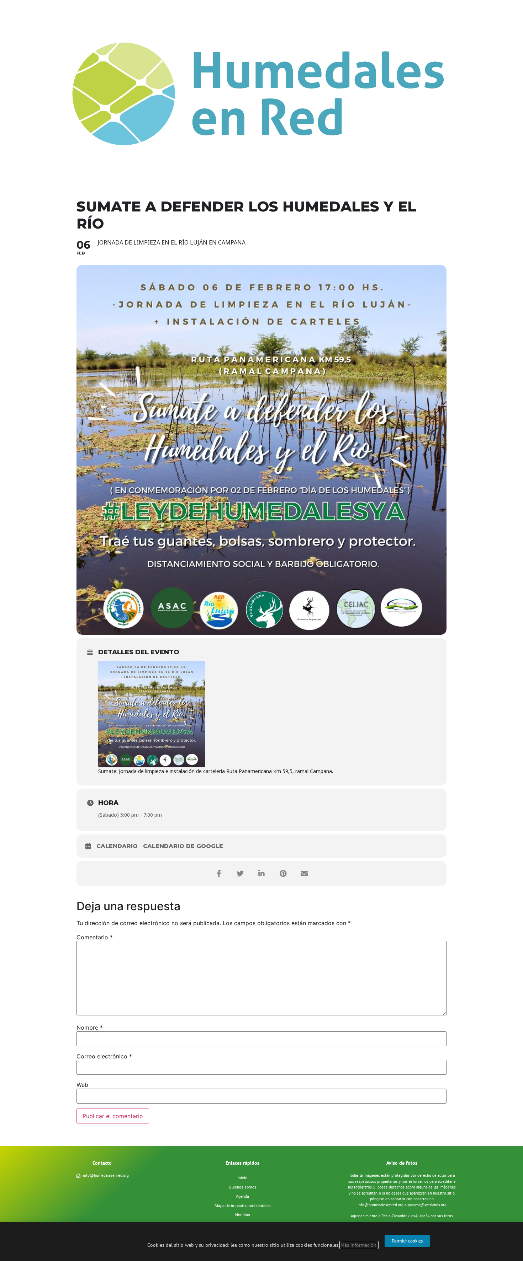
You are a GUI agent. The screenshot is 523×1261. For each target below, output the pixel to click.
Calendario (117, 846)
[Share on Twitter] (240, 873)
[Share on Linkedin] (261, 873)
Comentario (94, 937)
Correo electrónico (104, 1056)
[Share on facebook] (219, 873)
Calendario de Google (183, 846)
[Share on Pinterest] (283, 873)
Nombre (89, 1027)
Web (82, 1085)
